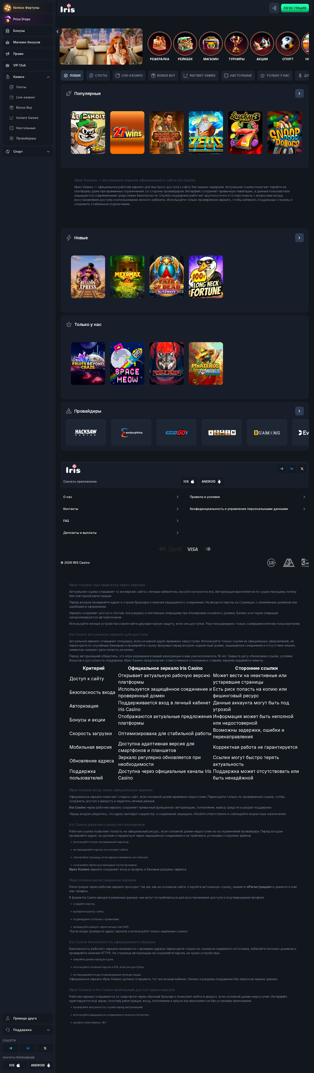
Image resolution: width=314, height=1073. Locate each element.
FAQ (66, 521)
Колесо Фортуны (26, 7)
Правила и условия (205, 497)
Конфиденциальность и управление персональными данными (239, 509)
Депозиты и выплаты (80, 532)
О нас (67, 497)
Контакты (70, 509)
